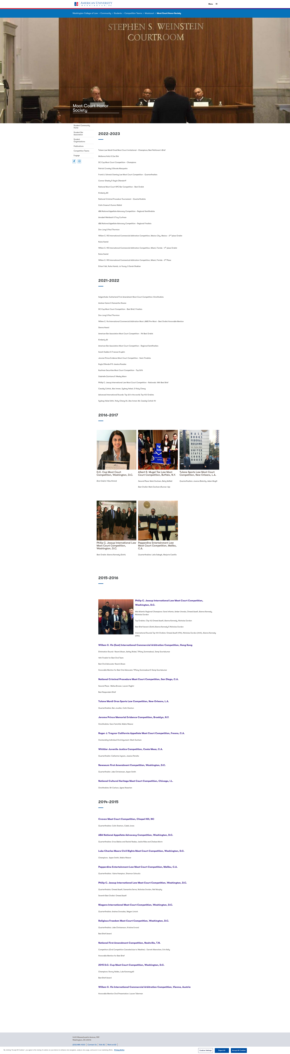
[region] (145, 1050)
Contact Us (92, 1045)
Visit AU (102, 1045)
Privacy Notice (119, 1050)
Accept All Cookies (239, 1050)
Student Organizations (79, 140)
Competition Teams (81, 151)
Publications (78, 146)
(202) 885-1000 (78, 1045)
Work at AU (111, 1045)
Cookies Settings (205, 1050)
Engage (77, 156)
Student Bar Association (78, 133)
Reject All (221, 1050)
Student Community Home (82, 127)
